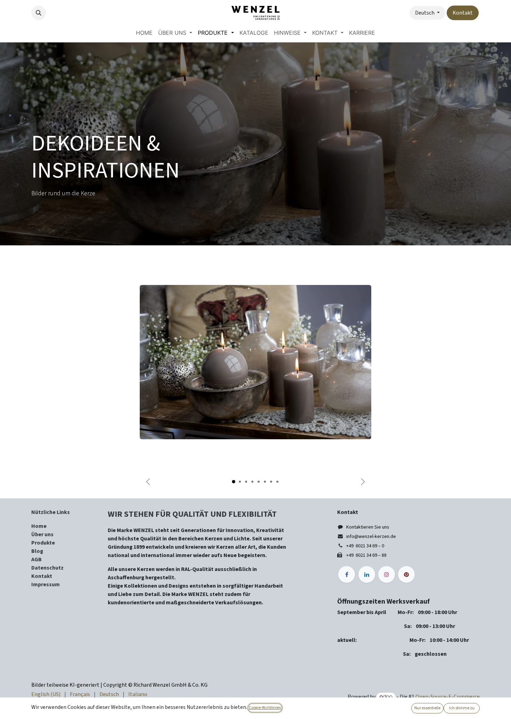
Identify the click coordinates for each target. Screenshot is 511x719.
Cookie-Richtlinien (265, 708)
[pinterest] (406, 574)
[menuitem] (144, 33)
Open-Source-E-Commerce (447, 697)
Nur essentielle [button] (427, 708)
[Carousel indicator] (233, 481)
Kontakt (463, 13)
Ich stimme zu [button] (461, 708)
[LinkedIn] (366, 574)
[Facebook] (346, 574)
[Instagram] (386, 574)
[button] (38, 13)
